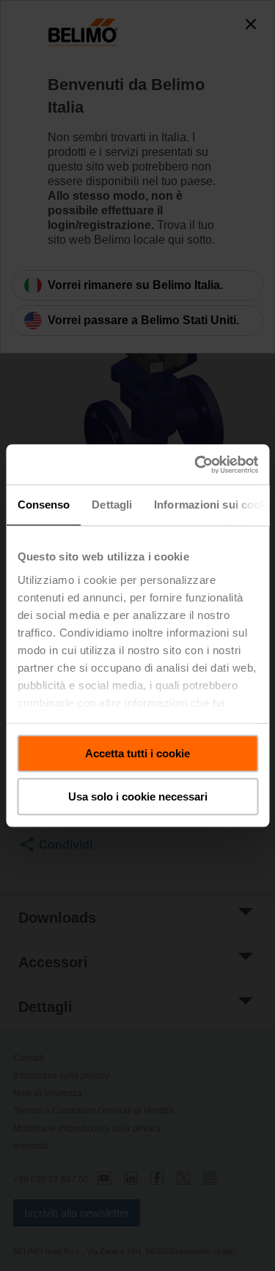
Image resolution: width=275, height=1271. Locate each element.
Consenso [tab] (43, 504)
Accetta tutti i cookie (137, 753)
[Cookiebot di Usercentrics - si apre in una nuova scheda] (195, 464)
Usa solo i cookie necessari (138, 796)
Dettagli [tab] (112, 504)
